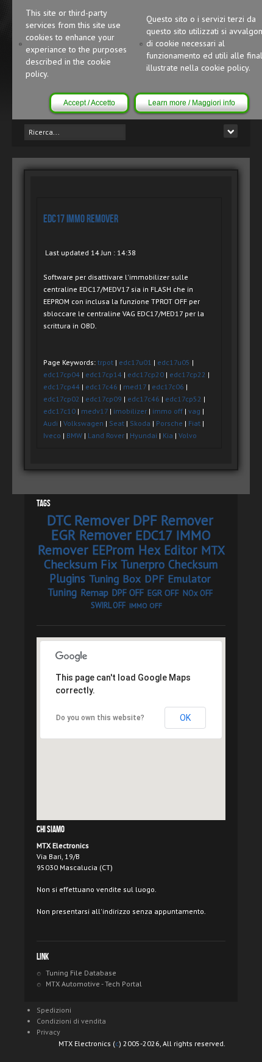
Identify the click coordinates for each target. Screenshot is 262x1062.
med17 (134, 386)
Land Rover (106, 435)
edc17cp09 (103, 398)
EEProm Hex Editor (144, 550)
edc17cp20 (145, 374)
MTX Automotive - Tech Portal (94, 983)
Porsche (169, 423)
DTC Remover (88, 520)
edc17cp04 (61, 374)
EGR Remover (91, 534)
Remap (94, 592)
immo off (167, 411)
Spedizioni (54, 1009)
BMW (74, 435)
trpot (105, 362)
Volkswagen (83, 423)
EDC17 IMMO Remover (80, 219)
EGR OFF (163, 592)
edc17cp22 (187, 374)
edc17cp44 (61, 386)
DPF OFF (128, 592)
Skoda (140, 423)
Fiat (194, 423)
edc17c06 (168, 386)
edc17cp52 (183, 398)
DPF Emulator (177, 579)
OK (185, 718)
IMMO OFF (145, 605)
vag (194, 411)
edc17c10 (59, 411)
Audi (50, 423)
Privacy (48, 1031)
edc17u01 (135, 362)
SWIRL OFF (108, 605)
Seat (116, 423)
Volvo (188, 435)
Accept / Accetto (89, 103)
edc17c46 (101, 386)
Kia (168, 435)
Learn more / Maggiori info (191, 103)
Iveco (52, 435)
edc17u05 (173, 362)
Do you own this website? (100, 717)
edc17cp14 (103, 374)
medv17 (94, 411)
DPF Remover (173, 520)
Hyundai (143, 435)
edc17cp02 (61, 398)
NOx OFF (198, 593)
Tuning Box (115, 579)
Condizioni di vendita (71, 1020)
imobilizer (130, 411)
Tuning (62, 592)
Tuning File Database (81, 972)
